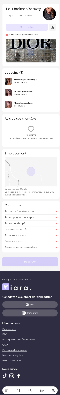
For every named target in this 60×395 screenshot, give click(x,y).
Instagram (32, 313)
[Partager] (52, 42)
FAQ (4, 334)
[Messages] (42, 390)
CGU (5, 345)
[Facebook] (18, 375)
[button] (54, 390)
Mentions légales (12, 355)
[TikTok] (4, 375)
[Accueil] (6, 390)
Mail (32, 305)
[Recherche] (30, 390)
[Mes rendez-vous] (18, 390)
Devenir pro (9, 329)
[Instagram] (11, 375)
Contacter (27, 27)
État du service (11, 361)
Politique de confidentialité (18, 340)
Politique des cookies (14, 350)
